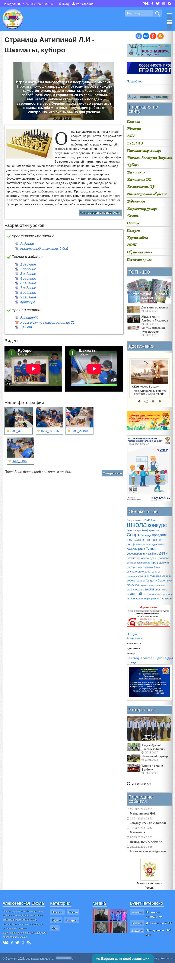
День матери (134, 530)
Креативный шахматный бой (44, 248)
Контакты (166, 958)
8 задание (28, 292)
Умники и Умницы (160, 576)
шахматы (133, 558)
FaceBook (153, 3)
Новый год (152, 553)
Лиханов (165, 598)
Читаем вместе (135, 598)
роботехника (152, 571)
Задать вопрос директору (148, 96)
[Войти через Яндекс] (153, 36)
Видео (56, 920)
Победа (144, 558)
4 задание (28, 278)
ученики (144, 576)
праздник (159, 535)
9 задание (28, 297)
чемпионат (155, 594)
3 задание (28, 274)
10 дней (158, 658)
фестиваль (133, 585)
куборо (160, 580)
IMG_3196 (19, 461)
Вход (65, 4)
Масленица (137, 832)
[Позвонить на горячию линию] (149, 500)
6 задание (28, 283)
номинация (133, 576)
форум (149, 567)
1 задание (28, 264)
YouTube (164, 3)
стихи (144, 544)
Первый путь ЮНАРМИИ (146, 842)
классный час (137, 594)
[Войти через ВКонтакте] (146, 36)
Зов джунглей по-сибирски (148, 823)
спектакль (161, 589)
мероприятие (151, 598)
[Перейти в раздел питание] (148, 429)
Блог (55, 928)
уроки (144, 585)
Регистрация (84, 4)
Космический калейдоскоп (148, 851)
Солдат (153, 544)
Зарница (145, 535)
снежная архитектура (138, 562)
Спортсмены (134, 520)
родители (163, 562)
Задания (27, 244)
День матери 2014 (159, 923)
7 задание (28, 288)
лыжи (169, 580)
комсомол (167, 594)
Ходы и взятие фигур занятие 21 (47, 322)
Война (161, 544)
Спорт (133, 534)
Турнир (151, 548)
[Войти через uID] (139, 36)
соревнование (135, 589)
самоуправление (157, 585)
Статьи (73, 912)
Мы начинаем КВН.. (143, 813)
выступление (135, 571)
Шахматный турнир (154, 756)
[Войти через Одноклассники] (160, 36)
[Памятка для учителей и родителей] (149, 55)
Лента (170, 3)
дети (163, 553)
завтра (147, 658)
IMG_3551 (18, 431)
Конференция (150, 530)
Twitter (158, 3)
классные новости (145, 539)
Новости (57, 912)
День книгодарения (154, 307)
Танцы (150, 580)
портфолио (134, 544)
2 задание (28, 269)
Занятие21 (29, 318)
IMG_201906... (51, 431)
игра (153, 562)
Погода (132, 634)
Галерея (71, 920)
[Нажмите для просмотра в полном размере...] (29, 159)
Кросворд (27, 302)
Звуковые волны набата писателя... (149, 295)
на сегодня (134, 658)
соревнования (136, 553)
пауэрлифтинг (136, 548)
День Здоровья (159, 558)
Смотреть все (112, 473)
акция (149, 589)
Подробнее (135, 81)
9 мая (157, 567)
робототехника (136, 580)
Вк (146, 3)
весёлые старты (135, 567)
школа (137, 524)
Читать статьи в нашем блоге (100, 212)
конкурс (157, 525)
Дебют (26, 327)
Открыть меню (169, 22)
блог (153, 520)
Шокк (145, 520)
